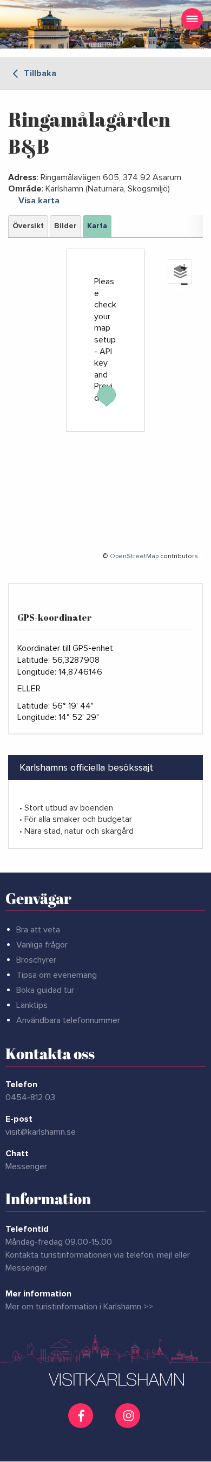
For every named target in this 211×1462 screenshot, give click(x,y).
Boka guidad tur (45, 990)
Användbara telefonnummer (68, 1020)
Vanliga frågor (42, 944)
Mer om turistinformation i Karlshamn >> (79, 1306)
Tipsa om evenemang (56, 975)
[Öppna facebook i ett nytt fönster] (82, 1415)
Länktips (32, 1005)
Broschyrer (36, 960)
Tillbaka (39, 73)
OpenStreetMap (134, 556)
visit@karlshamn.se (40, 1132)
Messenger (26, 1166)
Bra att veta (38, 929)
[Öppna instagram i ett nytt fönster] (129, 1423)
